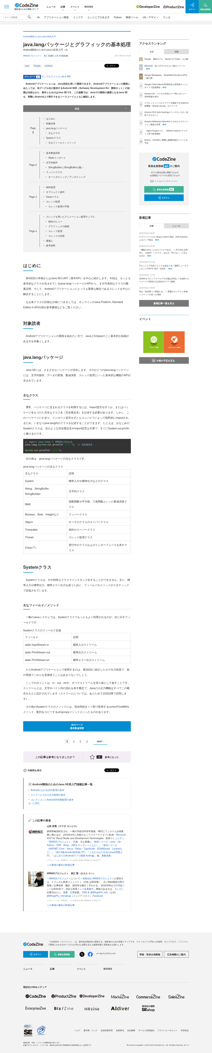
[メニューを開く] (6, 6)
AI (38, 17)
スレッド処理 (53, 201)
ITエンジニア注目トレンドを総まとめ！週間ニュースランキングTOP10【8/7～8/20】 (163, 267)
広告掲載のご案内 (176, 954)
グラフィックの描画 (58, 226)
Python (118, 17)
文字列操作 (52, 162)
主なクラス (54, 133)
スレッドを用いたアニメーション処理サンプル (70, 216)
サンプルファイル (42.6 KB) (56, 76)
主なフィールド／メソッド (62, 142)
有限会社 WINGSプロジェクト (98, 878)
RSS (85, 892)
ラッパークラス (54, 172)
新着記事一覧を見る (164, 303)
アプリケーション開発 (56, 17)
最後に (49, 240)
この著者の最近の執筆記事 (61, 864)
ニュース (51, 6)
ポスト (112, 65)
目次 (77, 108)
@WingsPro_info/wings (59, 895)
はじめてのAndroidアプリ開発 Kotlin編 (74, 855)
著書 (65, 892)
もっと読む (34, 803)
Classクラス (52, 196)
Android (48, 65)
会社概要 (131, 1030)
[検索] (29, 17)
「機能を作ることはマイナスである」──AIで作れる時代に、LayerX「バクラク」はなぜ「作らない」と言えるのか (163, 252)
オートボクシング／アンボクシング (66, 176)
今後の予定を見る (165, 360)
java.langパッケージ (56, 128)
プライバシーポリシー (168, 1030)
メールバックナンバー (166, 181)
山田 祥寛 (59, 55)
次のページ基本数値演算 (77, 726)
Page (33, 164)
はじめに (50, 118)
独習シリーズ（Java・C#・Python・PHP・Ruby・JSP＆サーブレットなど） (85, 843)
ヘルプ (77, 1030)
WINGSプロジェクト (60, 841)
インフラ (78, 17)
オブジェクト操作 (55, 192)
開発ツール (132, 17)
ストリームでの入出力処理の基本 (48, 794)
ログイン (166, 197)
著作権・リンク (90, 1030)
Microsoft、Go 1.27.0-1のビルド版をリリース (164, 65)
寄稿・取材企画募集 (149, 954)
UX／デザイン (151, 17)
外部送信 (185, 1030)
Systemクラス (53, 137)
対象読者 (50, 123)
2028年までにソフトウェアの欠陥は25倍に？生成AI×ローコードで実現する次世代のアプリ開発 (164, 280)
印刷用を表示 (35, 770)
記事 (63, 6)
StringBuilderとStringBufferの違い (65, 167)
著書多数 (106, 855)
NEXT (99, 741)
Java (27, 65)
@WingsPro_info (99, 892)
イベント (75, 6)
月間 (176, 51)
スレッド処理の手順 (58, 206)
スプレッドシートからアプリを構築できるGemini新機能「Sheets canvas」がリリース (166, 104)
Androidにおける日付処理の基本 (47, 790)
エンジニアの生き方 (98, 17)
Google (37, 65)
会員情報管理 (107, 1030)
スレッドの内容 (56, 235)
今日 (152, 51)
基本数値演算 (53, 152)
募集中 (90, 888)
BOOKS (88, 6)
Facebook (98, 895)
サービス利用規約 (146, 1030)
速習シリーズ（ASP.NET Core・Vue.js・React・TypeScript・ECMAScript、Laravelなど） (84, 848)
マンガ (166, 17)
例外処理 (50, 187)
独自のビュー (55, 221)
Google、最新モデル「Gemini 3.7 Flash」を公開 (166, 58)
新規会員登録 (165, 189)
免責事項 (120, 1030)
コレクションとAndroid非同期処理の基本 (52, 799)
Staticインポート (57, 157)
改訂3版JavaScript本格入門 (70, 852)
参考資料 (50, 245)
